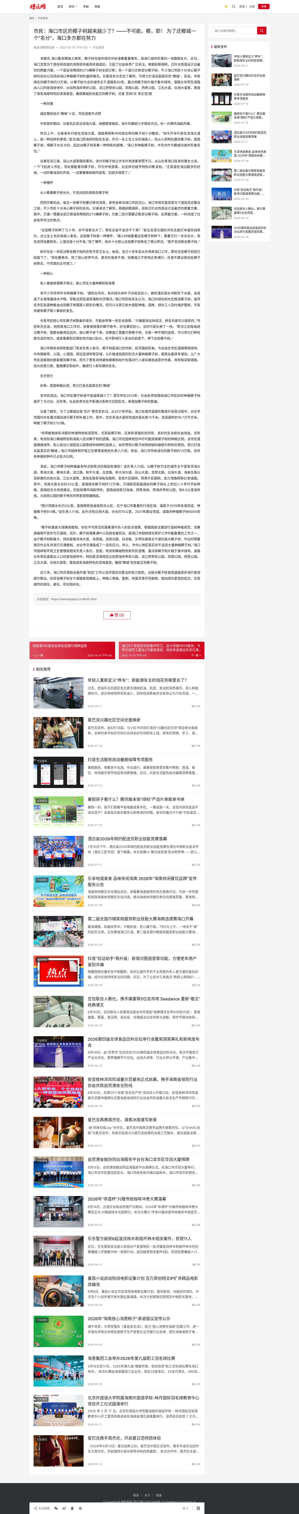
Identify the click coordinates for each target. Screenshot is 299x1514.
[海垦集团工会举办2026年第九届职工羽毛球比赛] (59, 1371)
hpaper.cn (189, 1501)
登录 (242, 6)
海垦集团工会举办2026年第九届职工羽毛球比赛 (131, 1358)
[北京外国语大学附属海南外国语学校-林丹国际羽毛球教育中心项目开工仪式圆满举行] (59, 1410)
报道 (159, 1495)
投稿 (263, 6)
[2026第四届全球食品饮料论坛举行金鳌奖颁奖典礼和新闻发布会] (59, 1052)
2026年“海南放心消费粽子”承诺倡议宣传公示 (129, 1318)
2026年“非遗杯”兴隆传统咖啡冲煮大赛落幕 (127, 1199)
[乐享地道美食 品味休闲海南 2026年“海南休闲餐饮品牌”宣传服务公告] (59, 891)
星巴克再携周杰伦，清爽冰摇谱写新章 (122, 1119)
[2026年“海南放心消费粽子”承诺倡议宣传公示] (59, 1331)
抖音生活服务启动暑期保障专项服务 (120, 759)
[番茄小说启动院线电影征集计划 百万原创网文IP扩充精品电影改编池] (59, 1291)
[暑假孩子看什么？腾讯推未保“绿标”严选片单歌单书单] (59, 812)
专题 (86, 6)
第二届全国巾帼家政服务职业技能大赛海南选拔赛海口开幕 (140, 919)
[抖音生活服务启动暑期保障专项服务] (59, 772)
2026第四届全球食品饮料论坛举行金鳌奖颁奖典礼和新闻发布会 (144, 1042)
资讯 (71, 6)
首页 (60, 6)
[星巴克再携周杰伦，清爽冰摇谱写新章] (59, 1132)
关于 (147, 1495)
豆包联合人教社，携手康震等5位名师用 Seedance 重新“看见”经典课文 (144, 1002)
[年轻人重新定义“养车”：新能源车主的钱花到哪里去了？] (59, 693)
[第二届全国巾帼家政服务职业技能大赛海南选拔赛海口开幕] (59, 931)
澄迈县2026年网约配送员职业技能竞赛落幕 (127, 838)
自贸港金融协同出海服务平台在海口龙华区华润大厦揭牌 (138, 1159)
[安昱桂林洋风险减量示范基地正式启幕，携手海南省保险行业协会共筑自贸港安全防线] (59, 1092)
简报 (97, 6)
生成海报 (44, 1508)
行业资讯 (98, 47)
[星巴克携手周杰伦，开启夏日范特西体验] (59, 1451)
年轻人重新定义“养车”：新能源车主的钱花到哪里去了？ (138, 680)
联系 (136, 1495)
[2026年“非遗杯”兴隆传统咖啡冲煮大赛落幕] (59, 1211)
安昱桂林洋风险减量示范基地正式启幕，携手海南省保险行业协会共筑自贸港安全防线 (143, 1082)
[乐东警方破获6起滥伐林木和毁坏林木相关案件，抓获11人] (59, 1251)
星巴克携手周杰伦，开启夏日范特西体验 (124, 1438)
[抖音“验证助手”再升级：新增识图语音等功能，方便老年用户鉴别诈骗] (59, 971)
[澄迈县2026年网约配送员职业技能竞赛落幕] (59, 851)
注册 (252, 6)
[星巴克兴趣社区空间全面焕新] (59, 732)
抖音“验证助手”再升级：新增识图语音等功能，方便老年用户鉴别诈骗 (142, 961)
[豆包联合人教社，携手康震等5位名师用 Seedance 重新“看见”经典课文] (59, 1011)
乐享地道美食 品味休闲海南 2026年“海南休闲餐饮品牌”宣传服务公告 (142, 881)
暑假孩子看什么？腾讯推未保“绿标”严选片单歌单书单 (136, 799)
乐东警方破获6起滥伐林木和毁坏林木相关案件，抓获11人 (140, 1238)
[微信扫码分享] (56, 1508)
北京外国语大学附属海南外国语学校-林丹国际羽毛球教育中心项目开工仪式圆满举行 (143, 1401)
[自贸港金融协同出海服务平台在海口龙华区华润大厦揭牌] (59, 1172)
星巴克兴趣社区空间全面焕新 (114, 720)
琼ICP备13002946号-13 (149, 1501)
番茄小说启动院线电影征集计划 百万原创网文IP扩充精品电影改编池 (143, 1281)
